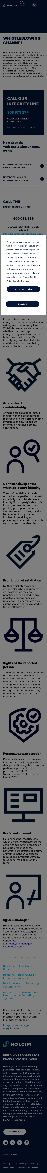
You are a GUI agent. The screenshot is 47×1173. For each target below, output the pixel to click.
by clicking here (21, 281)
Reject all (22, 304)
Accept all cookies (23, 289)
